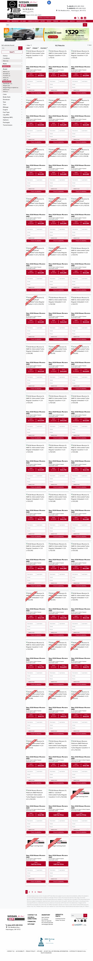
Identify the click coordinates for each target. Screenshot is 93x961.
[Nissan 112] (22, 4)
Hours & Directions (32, 918)
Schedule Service (60, 918)
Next (40, 892)
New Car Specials (46, 921)
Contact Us (32, 915)
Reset (11, 52)
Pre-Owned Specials (47, 922)
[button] (49, 2)
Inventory (46, 915)
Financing (32, 921)
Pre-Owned (45, 919)
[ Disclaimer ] (10, 39)
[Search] (85, 25)
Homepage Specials (47, 924)
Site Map (31, 924)
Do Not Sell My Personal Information (56, 951)
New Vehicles (45, 917)
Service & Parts (59, 915)
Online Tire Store (60, 920)
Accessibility (20, 951)
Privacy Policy (31, 951)
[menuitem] (12, 61)
